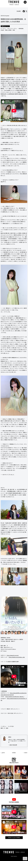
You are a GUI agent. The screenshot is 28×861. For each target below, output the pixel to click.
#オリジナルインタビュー (12, 28)
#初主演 (2, 30)
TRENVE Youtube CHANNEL (14, 837)
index (14, 752)
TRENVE (14, 3)
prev (3, 752)
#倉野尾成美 (21, 28)
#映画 (13, 30)
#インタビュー (3, 28)
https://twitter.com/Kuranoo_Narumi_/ (14, 696)
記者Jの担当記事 (13, 745)
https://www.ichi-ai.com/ (13, 655)
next (25, 752)
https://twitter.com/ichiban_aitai (17, 657)
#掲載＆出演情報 (8, 30)
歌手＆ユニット (5, 26)
